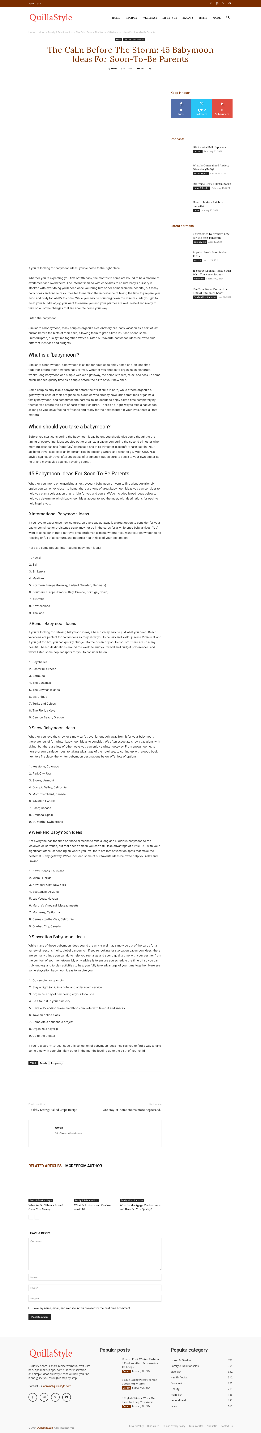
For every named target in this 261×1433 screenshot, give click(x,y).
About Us (212, 1426)
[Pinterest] (130, 77)
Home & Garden (201, 188)
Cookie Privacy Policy (173, 1426)
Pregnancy (57, 1063)
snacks (197, 260)
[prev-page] (30, 1217)
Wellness (149, 17)
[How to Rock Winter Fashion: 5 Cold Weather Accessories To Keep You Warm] (109, 1364)
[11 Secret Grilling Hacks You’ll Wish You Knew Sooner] (180, 275)
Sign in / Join (34, 3)
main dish (199, 278)
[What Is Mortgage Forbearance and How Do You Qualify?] (140, 1187)
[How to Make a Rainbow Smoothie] (180, 207)
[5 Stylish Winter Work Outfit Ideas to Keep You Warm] (109, 1403)
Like (181, 100)
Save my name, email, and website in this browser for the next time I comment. (81, 1308)
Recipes (131, 17)
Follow (201, 100)
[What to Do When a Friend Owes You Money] (49, 1187)
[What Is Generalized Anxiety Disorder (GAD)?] (180, 170)
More (217, 17)
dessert (197, 151)
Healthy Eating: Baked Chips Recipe (52, 1110)
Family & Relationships (60, 32)
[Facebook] (211, 3)
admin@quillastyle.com (57, 1386)
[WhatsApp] (139, 77)
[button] (228, 18)
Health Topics (201, 173)
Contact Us (227, 1426)
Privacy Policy (136, 1426)
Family (43, 1063)
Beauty (188, 17)
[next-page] (37, 1217)
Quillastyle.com (45, 1427)
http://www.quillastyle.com (68, 1133)
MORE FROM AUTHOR (83, 1166)
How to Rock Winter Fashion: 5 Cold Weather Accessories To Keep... (140, 1363)
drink (196, 210)
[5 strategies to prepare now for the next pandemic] (180, 238)
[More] (148, 77)
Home (116, 17)
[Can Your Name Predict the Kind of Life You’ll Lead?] (180, 294)
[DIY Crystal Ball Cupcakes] (180, 152)
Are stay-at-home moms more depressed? (132, 1110)
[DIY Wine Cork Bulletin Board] (180, 188)
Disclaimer (153, 1426)
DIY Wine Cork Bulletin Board (212, 184)
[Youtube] (230, 3)
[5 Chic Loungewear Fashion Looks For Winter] (109, 1384)
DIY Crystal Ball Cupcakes (209, 147)
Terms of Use (196, 1426)
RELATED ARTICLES (45, 1166)
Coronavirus (200, 242)
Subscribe (222, 100)
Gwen (114, 68)
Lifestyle (169, 17)
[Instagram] (217, 3)
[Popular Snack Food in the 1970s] (180, 257)
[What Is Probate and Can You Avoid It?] (95, 1187)
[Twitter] (223, 3)
